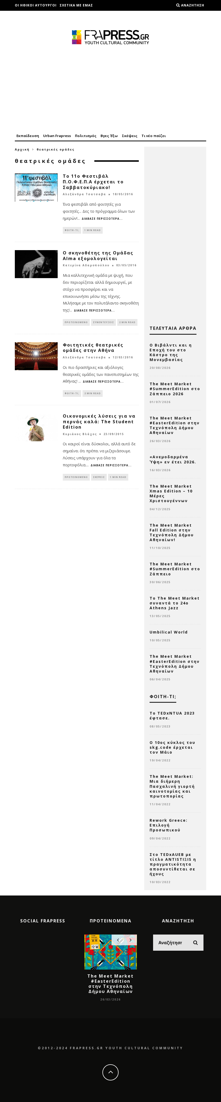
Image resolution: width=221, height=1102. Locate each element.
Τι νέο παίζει (153, 135)
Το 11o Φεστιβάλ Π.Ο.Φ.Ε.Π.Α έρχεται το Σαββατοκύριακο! (93, 181)
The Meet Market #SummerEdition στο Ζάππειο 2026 (175, 388)
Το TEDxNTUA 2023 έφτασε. (172, 715)
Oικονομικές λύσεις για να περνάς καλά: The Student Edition (99, 421)
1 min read (92, 230)
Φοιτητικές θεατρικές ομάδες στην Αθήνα (93, 348)
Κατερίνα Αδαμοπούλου (86, 265)
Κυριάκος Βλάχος (80, 434)
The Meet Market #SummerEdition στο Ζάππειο (175, 568)
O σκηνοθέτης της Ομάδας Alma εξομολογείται (98, 255)
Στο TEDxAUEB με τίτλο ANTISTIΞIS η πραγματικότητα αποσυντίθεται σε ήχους (173, 864)
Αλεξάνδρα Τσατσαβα (84, 194)
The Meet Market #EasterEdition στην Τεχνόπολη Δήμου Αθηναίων (175, 425)
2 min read (127, 322)
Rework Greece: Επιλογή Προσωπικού (169, 825)
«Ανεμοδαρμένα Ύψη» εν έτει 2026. (173, 459)
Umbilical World (169, 632)
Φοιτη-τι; (72, 230)
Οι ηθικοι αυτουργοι (36, 5)
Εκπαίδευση (27, 135)
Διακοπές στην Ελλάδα (38, 16)
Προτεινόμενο (76, 322)
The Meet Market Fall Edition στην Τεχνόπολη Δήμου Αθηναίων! (172, 533)
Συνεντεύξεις (103, 322)
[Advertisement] (110, 89)
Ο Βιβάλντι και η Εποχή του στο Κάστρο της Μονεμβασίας (171, 352)
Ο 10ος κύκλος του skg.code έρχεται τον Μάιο (172, 747)
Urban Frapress (57, 135)
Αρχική (22, 149)
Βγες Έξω (109, 135)
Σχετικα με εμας (76, 5)
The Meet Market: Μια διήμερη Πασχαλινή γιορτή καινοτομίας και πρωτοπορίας (172, 786)
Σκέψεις (129, 135)
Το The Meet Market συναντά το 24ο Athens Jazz (175, 603)
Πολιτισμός (85, 135)
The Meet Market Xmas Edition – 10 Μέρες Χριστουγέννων (171, 493)
